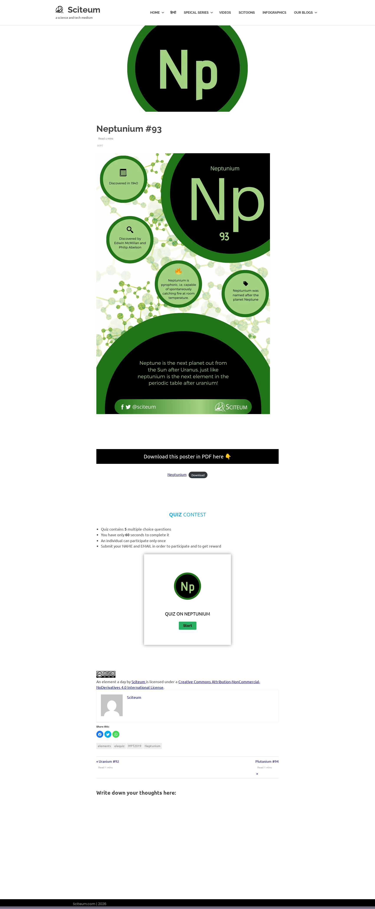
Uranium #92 (109, 761)
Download (198, 475)
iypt (100, 145)
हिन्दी (173, 13)
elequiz (119, 746)
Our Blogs (303, 13)
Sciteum (84, 10)
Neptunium (177, 474)
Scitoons (247, 13)
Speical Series (196, 13)
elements (104, 746)
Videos (225, 13)
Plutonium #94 (267, 761)
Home (155, 13)
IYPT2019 (134, 746)
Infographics (274, 13)
